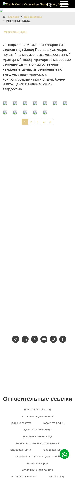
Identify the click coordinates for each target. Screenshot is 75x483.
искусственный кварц (37, 409)
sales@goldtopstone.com (29, 268)
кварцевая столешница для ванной (37, 456)
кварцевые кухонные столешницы (37, 443)
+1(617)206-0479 (50, 283)
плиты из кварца (37, 463)
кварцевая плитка (54, 449)
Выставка (17, 326)
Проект (16, 320)
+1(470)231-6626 (24, 283)
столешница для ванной (37, 416)
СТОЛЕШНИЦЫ (52, 307)
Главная (13, 17)
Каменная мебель (21, 291)
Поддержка (45, 314)
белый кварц (56, 476)
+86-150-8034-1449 (25, 276)
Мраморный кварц (15, 32)
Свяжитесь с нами (38, 320)
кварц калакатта (21, 423)
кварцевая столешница (37, 436)
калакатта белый (53, 423)
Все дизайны (33, 17)
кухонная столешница (37, 429)
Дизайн (32, 307)
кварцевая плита (20, 449)
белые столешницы (23, 476)
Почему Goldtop (22, 314)
